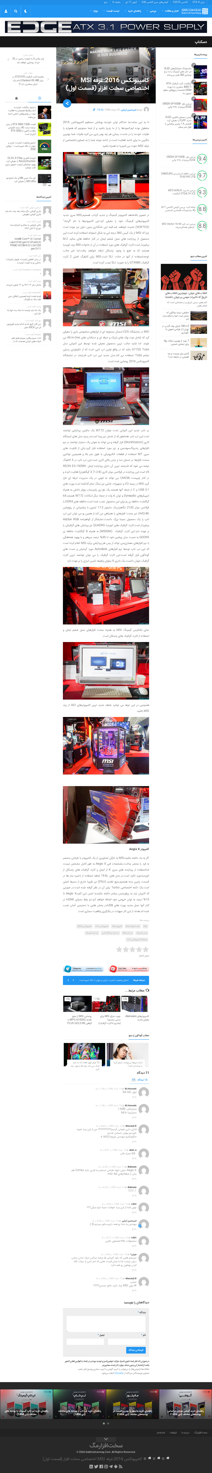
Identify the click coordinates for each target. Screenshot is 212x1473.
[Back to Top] (106, 1439)
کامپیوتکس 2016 (84, 926)
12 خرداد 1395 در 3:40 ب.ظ (114, 1254)
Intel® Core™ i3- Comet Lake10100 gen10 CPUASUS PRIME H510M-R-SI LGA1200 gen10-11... (25, 244)
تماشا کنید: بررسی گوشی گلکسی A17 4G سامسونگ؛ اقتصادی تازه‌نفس (178, 209)
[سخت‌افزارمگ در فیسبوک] (101, 1467)
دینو (106, 2)
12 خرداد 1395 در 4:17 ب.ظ (115, 1238)
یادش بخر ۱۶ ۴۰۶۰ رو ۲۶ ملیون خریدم (24, 285)
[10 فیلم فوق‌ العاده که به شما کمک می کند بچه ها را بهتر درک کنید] (84, 1054)
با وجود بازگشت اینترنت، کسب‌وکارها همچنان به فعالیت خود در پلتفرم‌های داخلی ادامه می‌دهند (22, 112)
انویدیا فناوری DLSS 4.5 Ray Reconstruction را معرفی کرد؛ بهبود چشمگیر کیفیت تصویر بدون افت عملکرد (105, 981)
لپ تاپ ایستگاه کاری (110, 933)
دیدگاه (138, 1080)
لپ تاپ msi (127, 933)
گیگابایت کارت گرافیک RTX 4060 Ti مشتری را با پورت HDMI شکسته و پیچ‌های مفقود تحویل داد (177, 89)
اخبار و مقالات (172, 11)
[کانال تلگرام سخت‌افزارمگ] (111, 1467)
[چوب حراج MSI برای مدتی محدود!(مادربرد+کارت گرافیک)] (106, 1004)
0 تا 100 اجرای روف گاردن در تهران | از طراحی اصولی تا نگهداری (175, 329)
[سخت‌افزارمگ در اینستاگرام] (106, 1467)
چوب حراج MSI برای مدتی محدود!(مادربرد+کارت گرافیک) (109, 1019)
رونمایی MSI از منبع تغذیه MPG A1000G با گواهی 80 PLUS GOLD (79, 1019)
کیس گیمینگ (141, 933)
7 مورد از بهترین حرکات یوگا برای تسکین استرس (176, 342)
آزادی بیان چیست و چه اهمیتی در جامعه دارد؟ (178, 355)
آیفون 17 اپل (131, 2)
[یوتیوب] (128, 969)
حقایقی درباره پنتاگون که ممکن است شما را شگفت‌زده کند (176, 316)
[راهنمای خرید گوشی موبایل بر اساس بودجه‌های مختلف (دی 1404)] (185, 1404)
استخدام (161, 1433)
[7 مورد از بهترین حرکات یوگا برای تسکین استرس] (198, 342)
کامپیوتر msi (117, 926)
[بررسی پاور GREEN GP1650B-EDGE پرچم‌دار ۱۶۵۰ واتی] (200, 105)
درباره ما (185, 1433)
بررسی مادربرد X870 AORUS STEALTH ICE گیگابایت (181, 192)
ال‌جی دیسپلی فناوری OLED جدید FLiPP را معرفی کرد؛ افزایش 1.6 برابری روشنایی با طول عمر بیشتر (178, 122)
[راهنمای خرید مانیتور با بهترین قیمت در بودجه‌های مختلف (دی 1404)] (132, 1404)
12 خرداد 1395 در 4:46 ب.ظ (105, 1221)
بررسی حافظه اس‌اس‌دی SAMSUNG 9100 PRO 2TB (178, 175)
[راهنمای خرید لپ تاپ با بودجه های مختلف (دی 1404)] (79, 1404)
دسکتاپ (201, 42)
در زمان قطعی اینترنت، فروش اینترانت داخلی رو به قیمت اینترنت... (23, 261)
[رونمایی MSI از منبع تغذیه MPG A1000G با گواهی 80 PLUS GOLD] (77, 1004)
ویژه (95, 11)
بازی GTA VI (198, 2)
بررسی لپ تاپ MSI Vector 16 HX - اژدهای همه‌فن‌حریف (178, 225)
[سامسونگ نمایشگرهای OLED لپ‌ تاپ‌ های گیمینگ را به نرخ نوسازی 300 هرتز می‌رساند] (200, 72)
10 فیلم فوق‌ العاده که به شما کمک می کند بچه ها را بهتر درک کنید (84, 1066)
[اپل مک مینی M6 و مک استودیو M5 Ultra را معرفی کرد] (44, 180)
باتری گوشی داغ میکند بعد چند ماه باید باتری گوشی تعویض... (23, 213)
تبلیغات (173, 1433)
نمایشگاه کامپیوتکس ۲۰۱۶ (137, 939)
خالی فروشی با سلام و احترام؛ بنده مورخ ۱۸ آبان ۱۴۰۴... (25, 226)
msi (145, 926)
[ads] (106, 27)
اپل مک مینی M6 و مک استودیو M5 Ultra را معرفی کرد (21, 179)
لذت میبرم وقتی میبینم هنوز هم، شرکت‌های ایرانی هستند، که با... (26, 339)
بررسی (153, 11)
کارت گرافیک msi (133, 926)
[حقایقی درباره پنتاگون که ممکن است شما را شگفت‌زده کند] (198, 315)
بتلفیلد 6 (116, 2)
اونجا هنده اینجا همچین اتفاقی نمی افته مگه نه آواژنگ (24, 298)
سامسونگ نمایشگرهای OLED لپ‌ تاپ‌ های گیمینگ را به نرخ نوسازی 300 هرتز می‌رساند (177, 72)
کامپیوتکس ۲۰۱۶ (101, 926)
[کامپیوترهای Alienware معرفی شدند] (135, 1004)
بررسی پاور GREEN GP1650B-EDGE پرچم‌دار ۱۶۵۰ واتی (176, 105)
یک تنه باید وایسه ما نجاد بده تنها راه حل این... (24, 312)
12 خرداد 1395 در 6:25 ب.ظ (111, 1167)
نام (143, 1335)
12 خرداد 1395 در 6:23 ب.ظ (111, 1187)
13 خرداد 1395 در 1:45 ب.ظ (109, 1089)
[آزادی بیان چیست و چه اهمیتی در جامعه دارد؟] (198, 355)
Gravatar (119, 1373)
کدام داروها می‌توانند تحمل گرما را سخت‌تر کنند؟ (128, 1064)
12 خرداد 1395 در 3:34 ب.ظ (109, 1278)
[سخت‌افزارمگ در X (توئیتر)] (96, 1467)
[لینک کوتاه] (94, 110)
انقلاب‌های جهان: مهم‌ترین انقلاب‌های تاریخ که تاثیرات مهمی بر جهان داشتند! (186, 295)
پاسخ (134, 1097)
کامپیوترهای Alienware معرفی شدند (137, 1018)
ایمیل (101, 1335)
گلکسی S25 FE (180, 2)
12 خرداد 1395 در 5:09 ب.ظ (115, 1204)
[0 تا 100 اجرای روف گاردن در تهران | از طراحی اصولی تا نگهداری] (198, 329)
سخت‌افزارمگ (200, 1433)
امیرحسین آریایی (128, 110)
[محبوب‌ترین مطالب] (16, 98)
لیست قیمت (112, 11)
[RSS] (121, 1467)
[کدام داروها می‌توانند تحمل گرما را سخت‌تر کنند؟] (127, 1054)
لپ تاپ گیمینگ (92, 933)
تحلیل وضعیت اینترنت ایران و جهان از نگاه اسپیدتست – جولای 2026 (21, 146)
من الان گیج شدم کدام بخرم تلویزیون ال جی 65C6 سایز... (24, 325)
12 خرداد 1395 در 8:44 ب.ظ (109, 1126)
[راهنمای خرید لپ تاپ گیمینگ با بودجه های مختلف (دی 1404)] (26, 1404)
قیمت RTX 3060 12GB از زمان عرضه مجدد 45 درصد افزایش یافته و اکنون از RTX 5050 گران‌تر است (21, 129)
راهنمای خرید (134, 11)
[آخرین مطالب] (39, 98)
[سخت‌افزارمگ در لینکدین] (91, 1467)
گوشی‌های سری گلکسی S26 (155, 2)
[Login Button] (6, 11)
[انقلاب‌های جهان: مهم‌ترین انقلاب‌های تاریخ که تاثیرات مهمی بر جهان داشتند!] (184, 277)
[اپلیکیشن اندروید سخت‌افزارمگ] (115, 1467)
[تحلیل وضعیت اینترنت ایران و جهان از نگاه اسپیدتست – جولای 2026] (44, 146)
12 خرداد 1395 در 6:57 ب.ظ (113, 1150)
